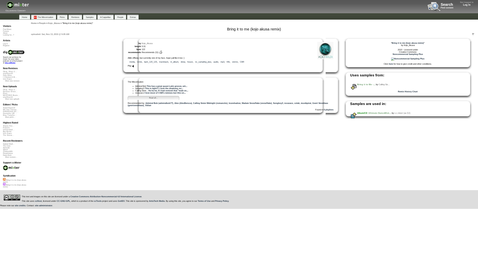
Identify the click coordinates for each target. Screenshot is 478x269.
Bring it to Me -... (366, 84)
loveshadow (235, 103)
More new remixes (12, 81)
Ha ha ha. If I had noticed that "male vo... (168, 90)
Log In (467, 4)
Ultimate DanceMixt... (379, 113)
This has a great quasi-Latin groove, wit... (167, 86)
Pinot (5, 93)
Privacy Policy (222, 201)
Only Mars (7, 75)
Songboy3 (278, 103)
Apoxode (6, 148)
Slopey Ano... (8, 126)
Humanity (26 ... (10, 113)
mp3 (222, 62)
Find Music (7, 29)
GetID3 (121, 201)
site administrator (43, 205)
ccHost (38, 201)
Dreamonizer (8, 153)
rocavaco (288, 103)
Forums (6, 31)
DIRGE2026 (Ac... (10, 111)
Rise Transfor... (9, 115)
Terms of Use (204, 201)
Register (6, 46)
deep (183, 62)
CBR (242, 62)
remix (139, 62)
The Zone (6, 146)
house (190, 62)
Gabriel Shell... (8, 144)
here (391, 64)
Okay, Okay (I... (10, 71)
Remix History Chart (408, 91)
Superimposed (9, 108)
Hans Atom (7, 155)
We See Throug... (10, 110)
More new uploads (12, 99)
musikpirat (306, 103)
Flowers (6, 128)
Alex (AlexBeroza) (183, 103)
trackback (163, 62)
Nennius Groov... (10, 91)
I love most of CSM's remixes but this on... (165, 93)
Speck (5, 150)
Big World (7, 131)
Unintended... (9, 130)
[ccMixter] (18, 7)
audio (215, 62)
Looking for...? (8, 35)
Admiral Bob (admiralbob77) (159, 103)
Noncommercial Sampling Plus (408, 54)
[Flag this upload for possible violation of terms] (473, 34)
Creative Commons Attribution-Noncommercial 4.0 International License (106, 196)
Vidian (148, 105)
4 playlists (328, 110)
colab (297, 103)
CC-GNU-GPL (63, 201)
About (5, 33)
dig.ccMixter (10, 63)
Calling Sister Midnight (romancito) (210, 103)
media (132, 62)
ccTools (98, 201)
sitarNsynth (8, 73)
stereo (235, 62)
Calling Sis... (384, 84)
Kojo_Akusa (147, 43)
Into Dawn (7, 79)
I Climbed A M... (10, 77)
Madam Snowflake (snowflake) (257, 103)
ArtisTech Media (157, 201)
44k (228, 62)
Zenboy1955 (8, 151)
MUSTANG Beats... (11, 95)
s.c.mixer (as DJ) (402, 113)
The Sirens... (8, 135)
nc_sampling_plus (203, 62)
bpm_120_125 (150, 62)
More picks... (10, 117)
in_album (174, 62)
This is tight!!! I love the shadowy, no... (164, 88)
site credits (20, 205)
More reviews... (11, 157)
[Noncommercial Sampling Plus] (407, 59)
